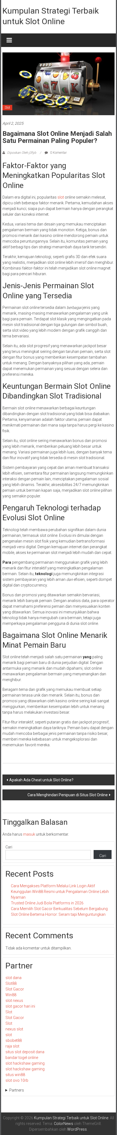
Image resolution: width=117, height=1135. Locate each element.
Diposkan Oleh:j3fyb (21, 153)
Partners (16, 1090)
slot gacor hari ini (20, 1006)
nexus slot (14, 1029)
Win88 (10, 995)
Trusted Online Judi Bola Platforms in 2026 (47, 903)
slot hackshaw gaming (25, 1063)
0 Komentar (58, 153)
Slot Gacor (14, 989)
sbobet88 (13, 1040)
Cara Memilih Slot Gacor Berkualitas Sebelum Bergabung (59, 909)
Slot (7, 107)
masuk (29, 834)
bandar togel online (21, 1057)
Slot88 (11, 983)
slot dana (13, 978)
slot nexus (14, 1000)
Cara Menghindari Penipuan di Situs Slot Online (67, 795)
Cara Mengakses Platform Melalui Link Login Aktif (53, 886)
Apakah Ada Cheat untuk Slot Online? (41, 780)
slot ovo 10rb (16, 1080)
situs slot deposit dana (24, 1052)
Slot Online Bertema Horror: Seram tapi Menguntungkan (58, 914)
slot (60, 197)
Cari (8, 847)
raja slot (12, 1046)
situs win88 (15, 1075)
